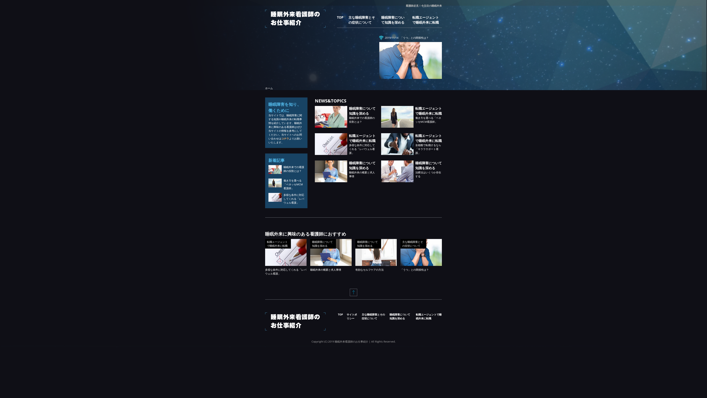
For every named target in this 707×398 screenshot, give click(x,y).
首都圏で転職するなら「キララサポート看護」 (428, 149)
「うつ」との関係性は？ (414, 37)
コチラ (285, 138)
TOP (340, 17)
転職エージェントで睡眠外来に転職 (277, 243)
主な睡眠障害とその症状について (412, 243)
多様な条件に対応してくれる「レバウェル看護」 (362, 149)
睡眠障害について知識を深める (322, 243)
